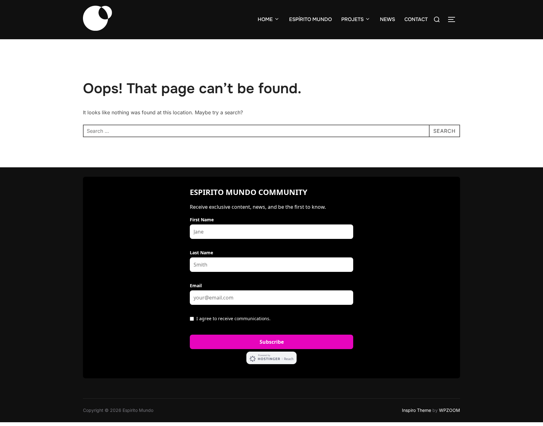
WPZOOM (449, 410)
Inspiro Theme (416, 410)
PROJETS (352, 19)
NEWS (387, 19)
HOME (265, 19)
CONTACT (416, 19)
